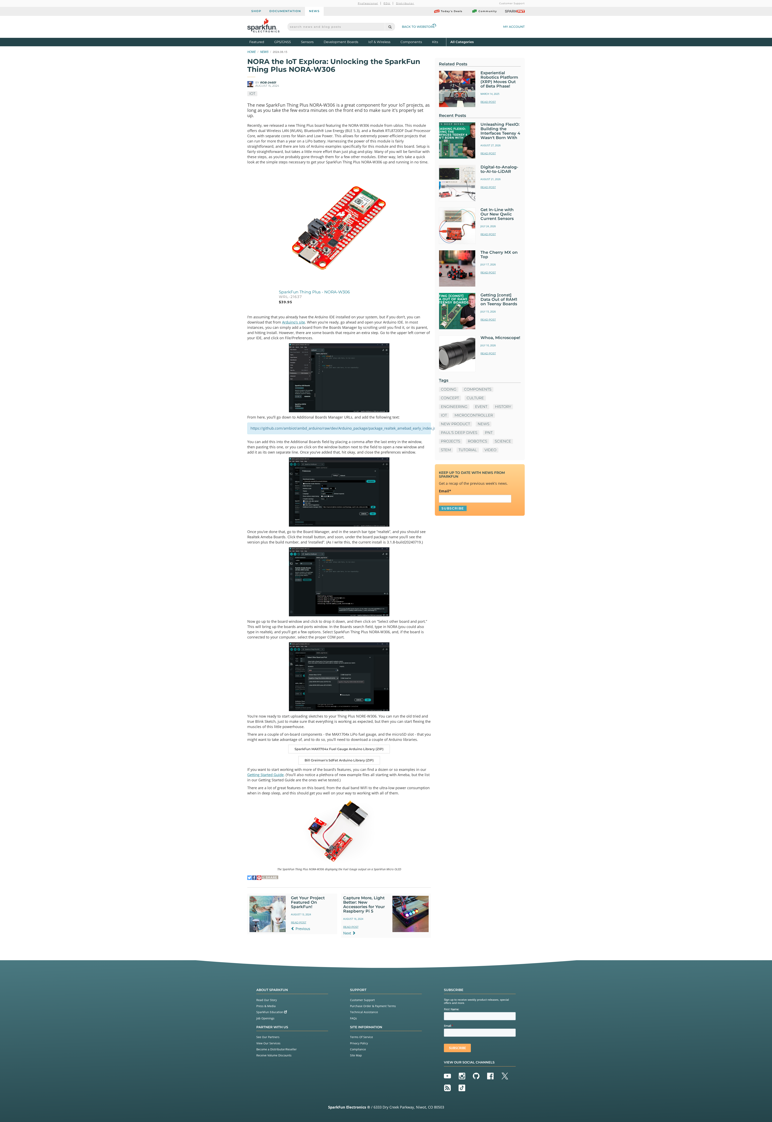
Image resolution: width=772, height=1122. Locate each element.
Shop (256, 11)
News (314, 11)
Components (411, 42)
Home (251, 52)
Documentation (285, 11)
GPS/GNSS (282, 42)
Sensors (307, 42)
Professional (368, 3)
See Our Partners (267, 1037)
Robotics (477, 441)
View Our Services (268, 1043)
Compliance (358, 1049)
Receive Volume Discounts (274, 1055)
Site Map (356, 1055)
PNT (489, 432)
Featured (260, 42)
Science (503, 441)
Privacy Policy (359, 1043)
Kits (435, 42)
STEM (446, 450)
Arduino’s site (293, 322)
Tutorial (468, 450)
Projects (450, 441)
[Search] (390, 27)
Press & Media (266, 1006)
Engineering (454, 406)
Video (490, 450)
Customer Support (512, 3)
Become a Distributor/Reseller (276, 1049)
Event (481, 406)
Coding (448, 389)
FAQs (353, 1018)
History (503, 406)
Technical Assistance (364, 1012)
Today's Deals (451, 11)
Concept (450, 398)
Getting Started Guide (265, 774)
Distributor (405, 3)
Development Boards (341, 42)
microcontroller (474, 415)
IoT (252, 93)
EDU (387, 3)
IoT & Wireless (379, 42)
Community (487, 11)
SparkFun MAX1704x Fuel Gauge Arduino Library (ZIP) (339, 749)
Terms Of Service (361, 1037)
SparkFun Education (270, 1012)
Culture (475, 398)
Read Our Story (266, 1000)
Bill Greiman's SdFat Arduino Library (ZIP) (339, 760)
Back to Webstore (418, 27)
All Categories (462, 42)
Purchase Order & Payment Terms (373, 1006)
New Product (455, 424)
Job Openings (265, 1018)
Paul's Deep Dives (459, 432)
